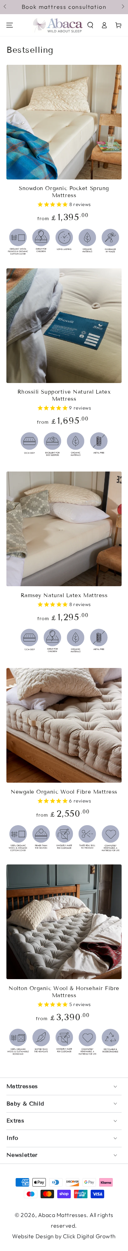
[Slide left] (5, 7)
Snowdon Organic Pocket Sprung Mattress (64, 192)
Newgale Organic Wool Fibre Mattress (64, 792)
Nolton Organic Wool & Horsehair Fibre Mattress (64, 992)
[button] (90, 25)
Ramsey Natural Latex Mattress (64, 595)
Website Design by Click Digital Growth (64, 1236)
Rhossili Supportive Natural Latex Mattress (64, 395)
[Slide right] (122, 7)
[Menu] (9, 25)
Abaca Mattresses (62, 1214)
